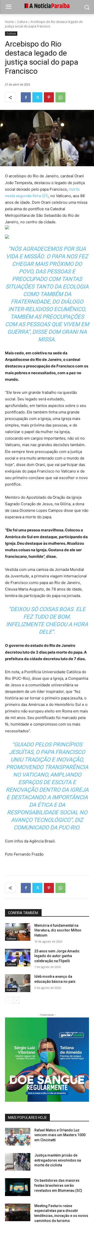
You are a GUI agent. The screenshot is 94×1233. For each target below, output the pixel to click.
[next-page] (16, 1000)
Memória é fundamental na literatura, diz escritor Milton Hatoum (57, 930)
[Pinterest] (49, 97)
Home (9, 22)
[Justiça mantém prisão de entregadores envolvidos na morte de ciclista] (17, 1162)
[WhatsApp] (60, 97)
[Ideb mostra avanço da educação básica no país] (17, 983)
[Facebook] (26, 97)
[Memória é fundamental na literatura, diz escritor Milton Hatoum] (17, 932)
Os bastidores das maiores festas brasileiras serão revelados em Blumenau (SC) (58, 1185)
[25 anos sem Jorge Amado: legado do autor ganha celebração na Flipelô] (17, 957)
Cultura (22, 22)
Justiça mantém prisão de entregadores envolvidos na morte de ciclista (57, 1160)
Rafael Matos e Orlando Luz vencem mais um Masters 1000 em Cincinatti (59, 1135)
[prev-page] (8, 1000)
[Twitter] (37, 97)
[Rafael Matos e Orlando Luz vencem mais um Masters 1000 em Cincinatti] (17, 1136)
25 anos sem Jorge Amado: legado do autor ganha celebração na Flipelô (57, 956)
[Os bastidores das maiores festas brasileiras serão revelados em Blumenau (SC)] (17, 1187)
